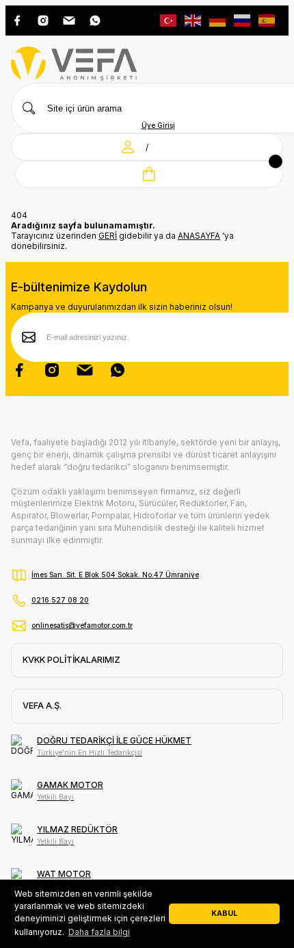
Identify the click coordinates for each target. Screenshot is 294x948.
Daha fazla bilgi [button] (99, 932)
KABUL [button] (224, 913)
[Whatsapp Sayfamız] (117, 370)
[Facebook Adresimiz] (17, 20)
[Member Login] (128, 147)
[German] (218, 19)
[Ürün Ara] (28, 108)
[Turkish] (169, 19)
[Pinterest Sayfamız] (85, 370)
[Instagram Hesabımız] (52, 370)
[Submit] (28, 337)
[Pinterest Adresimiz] (69, 20)
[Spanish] (267, 19)
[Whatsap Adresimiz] (95, 20)
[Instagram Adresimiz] (43, 20)
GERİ (107, 236)
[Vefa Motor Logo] (74, 65)
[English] (193, 19)
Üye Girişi (158, 125)
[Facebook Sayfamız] (19, 370)
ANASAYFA (199, 236)
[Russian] (243, 19)
